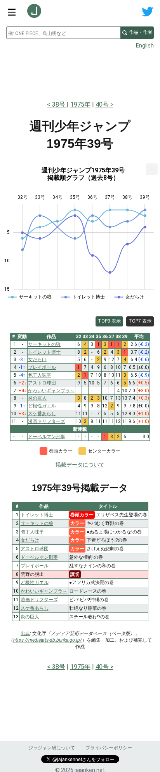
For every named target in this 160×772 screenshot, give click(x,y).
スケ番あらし (35, 608)
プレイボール (35, 565)
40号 (102, 104)
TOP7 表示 (140, 321)
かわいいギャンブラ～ (44, 591)
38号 (59, 104)
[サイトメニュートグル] (12, 11)
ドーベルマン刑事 (39, 557)
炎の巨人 (30, 616)
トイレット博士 (37, 515)
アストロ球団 (35, 548)
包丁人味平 (32, 532)
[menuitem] (152, 169)
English (145, 45)
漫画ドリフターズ (39, 599)
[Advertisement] (80, 72)
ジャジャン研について (51, 748)
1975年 (80, 104)
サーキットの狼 (37, 523)
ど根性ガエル (35, 582)
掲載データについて (80, 464)
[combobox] (63, 32)
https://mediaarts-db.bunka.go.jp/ (47, 640)
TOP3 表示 (109, 321)
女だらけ (30, 540)
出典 (25, 633)
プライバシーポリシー (108, 748)
